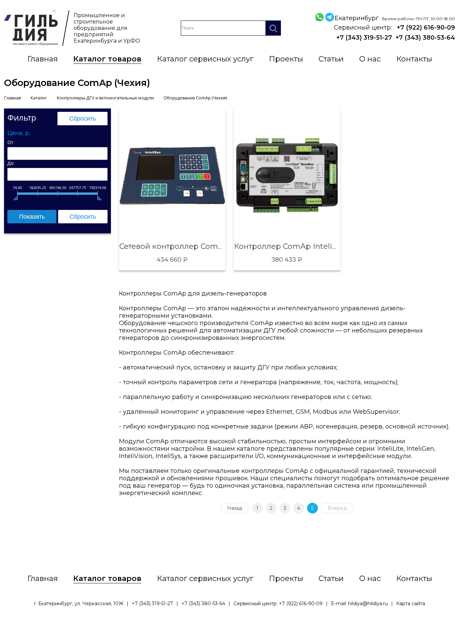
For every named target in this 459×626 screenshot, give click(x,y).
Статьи (331, 58)
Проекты (286, 58)
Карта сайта (410, 603)
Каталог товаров (107, 58)
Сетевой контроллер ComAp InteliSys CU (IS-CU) (210, 246)
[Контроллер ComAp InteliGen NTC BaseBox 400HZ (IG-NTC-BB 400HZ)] (287, 175)
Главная (42, 58)
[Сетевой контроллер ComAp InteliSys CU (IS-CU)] (172, 175)
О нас (370, 58)
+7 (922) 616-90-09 (426, 27)
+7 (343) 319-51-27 (364, 37)
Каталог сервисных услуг (205, 58)
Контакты (414, 58)
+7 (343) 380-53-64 (425, 37)
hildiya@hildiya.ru (368, 603)
